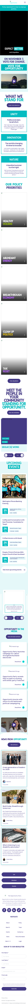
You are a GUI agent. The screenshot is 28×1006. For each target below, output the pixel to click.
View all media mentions (14, 636)
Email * (3, 967)
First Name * (5, 953)
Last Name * (5, 960)
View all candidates (14, 412)
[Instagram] (9, 910)
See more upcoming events (12, 570)
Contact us (20, 932)
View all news (14, 744)
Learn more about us (13, 105)
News (7, 936)
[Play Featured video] (14, 81)
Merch (7, 941)
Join (14, 874)
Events (8, 932)
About (7, 923)
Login (20, 941)
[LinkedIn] (14, 910)
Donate (14, 886)
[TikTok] (19, 910)
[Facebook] (4, 910)
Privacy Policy (5, 998)
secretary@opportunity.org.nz (19, 1003)
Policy (20, 923)
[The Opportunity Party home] (14, 896)
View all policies (14, 381)
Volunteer (14, 880)
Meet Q (8, 927)
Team (20, 927)
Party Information (20, 936)
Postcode (4, 975)
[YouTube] (24, 910)
